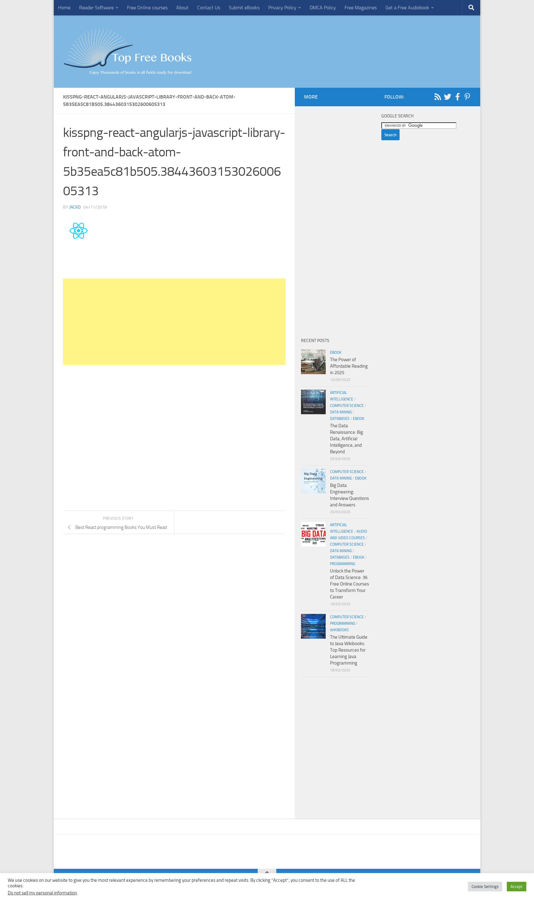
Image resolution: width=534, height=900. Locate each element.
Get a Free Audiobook (407, 8)
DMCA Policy (323, 8)
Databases (340, 418)
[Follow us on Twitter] (447, 96)
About (182, 8)
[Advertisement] (174, 321)
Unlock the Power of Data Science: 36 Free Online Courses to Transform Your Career (349, 584)
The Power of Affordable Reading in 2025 (349, 366)
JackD (75, 207)
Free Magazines (361, 8)
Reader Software (96, 8)
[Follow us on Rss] (437, 96)
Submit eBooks (244, 8)
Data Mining (341, 412)
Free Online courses (147, 8)
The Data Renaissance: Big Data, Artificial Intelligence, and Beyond (346, 438)
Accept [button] (517, 886)
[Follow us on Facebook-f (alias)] (457, 96)
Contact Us (208, 8)
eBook (335, 352)
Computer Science (347, 406)
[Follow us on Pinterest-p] (467, 96)
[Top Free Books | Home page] (127, 51)
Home (64, 8)
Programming (342, 564)
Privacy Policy (282, 8)
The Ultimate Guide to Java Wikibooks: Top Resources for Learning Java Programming (348, 650)
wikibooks (339, 630)
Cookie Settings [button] (485, 886)
